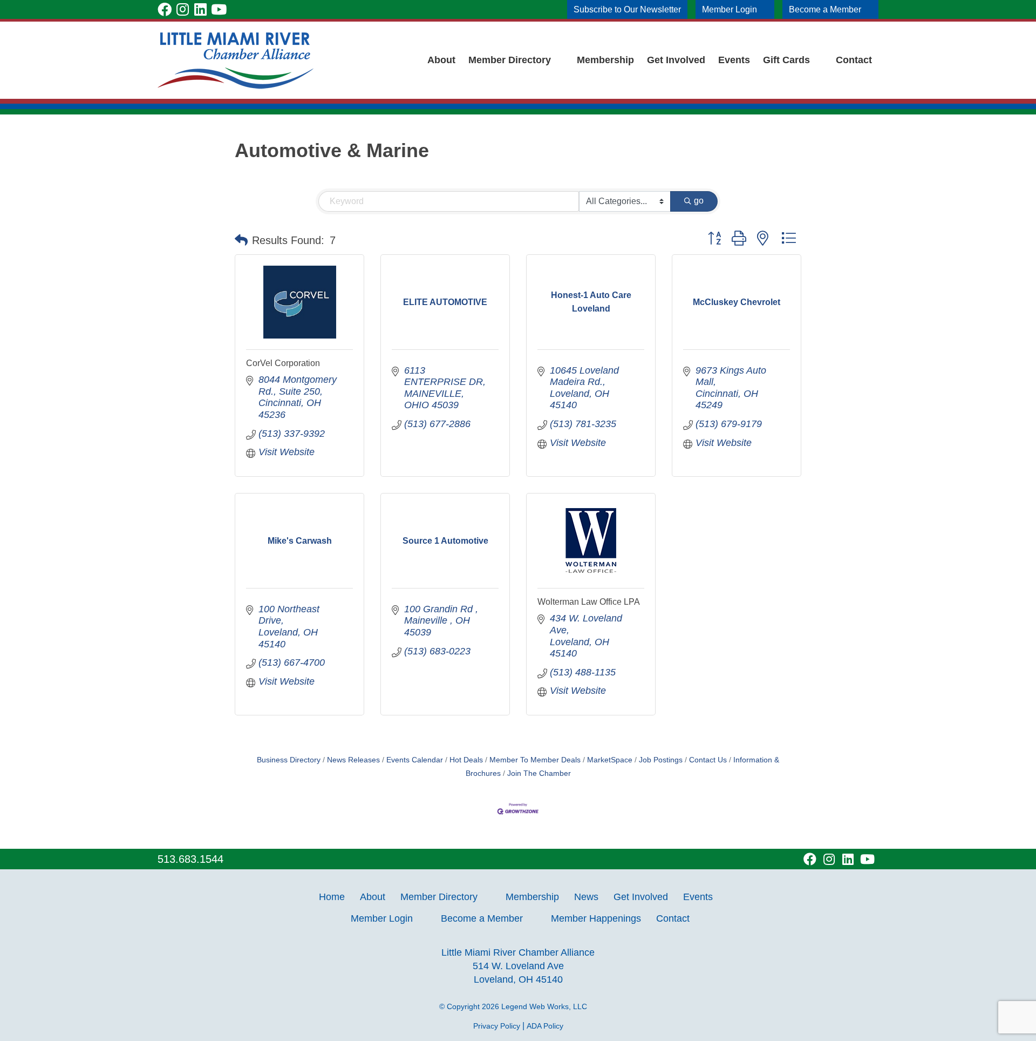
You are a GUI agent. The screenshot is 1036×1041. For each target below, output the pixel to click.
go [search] (699, 200)
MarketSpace (609, 760)
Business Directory (289, 760)
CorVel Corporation (283, 363)
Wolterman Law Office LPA (588, 601)
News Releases (353, 760)
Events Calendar (414, 760)
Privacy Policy (496, 1026)
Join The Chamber (539, 773)
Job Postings (661, 760)
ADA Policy (545, 1026)
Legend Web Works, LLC (546, 1006)
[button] (241, 240)
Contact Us (708, 760)
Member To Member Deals (535, 760)
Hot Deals (466, 760)
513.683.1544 (190, 859)
